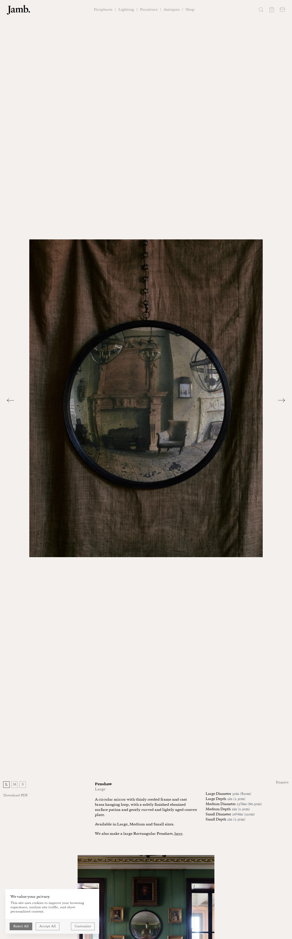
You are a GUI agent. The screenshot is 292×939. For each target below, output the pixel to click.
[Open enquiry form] (282, 9)
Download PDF (15, 795)
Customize (83, 926)
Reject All (21, 926)
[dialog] (52, 911)
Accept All (47, 926)
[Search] (261, 9)
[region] (146, 398)
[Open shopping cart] (271, 9)
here (178, 834)
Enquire (282, 782)
